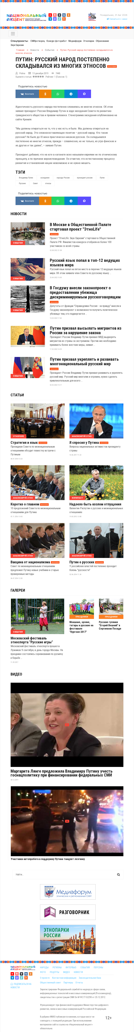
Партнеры (68, 982)
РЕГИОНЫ (57, 967)
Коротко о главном (25, 504)
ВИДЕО (66, 972)
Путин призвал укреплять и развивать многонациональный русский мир (84, 361)
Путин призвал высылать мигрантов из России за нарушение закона (85, 330)
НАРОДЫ (44, 967)
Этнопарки (88, 41)
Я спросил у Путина (84, 443)
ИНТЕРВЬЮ (71, 967)
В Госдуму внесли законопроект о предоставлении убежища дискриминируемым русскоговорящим (85, 292)
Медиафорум (75, 41)
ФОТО (43, 972)
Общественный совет (50, 982)
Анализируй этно (82, 436)
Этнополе (18, 436)
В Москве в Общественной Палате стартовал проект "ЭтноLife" (80, 226)
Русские (22, 183)
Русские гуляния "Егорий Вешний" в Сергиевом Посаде (110, 625)
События (18, 243)
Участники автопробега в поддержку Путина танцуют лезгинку (48, 859)
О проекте (45, 978)
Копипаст (77, 498)
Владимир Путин (26, 178)
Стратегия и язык (24, 443)
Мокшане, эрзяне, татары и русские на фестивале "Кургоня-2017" (81, 627)
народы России (63, 178)
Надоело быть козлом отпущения (95, 504)
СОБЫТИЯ (85, 967)
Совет (35, 183)
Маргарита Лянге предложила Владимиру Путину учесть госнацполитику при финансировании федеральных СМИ (61, 773)
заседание (44, 178)
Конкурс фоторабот (57, 41)
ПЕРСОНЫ (98, 967)
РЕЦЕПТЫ (54, 972)
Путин (102, 178)
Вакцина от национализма (30, 562)
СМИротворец (37, 41)
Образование (102, 41)
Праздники (81, 617)
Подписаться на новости (21, 986)
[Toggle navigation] (12, 33)
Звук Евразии (17, 45)
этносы (48, 183)
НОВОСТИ (78, 972)
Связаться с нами (118, 19)
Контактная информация (64, 978)
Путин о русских (81, 562)
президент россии (84, 178)
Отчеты (79, 982)
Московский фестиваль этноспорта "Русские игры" (32, 640)
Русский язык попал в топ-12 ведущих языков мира (85, 262)
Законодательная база (90, 978)
